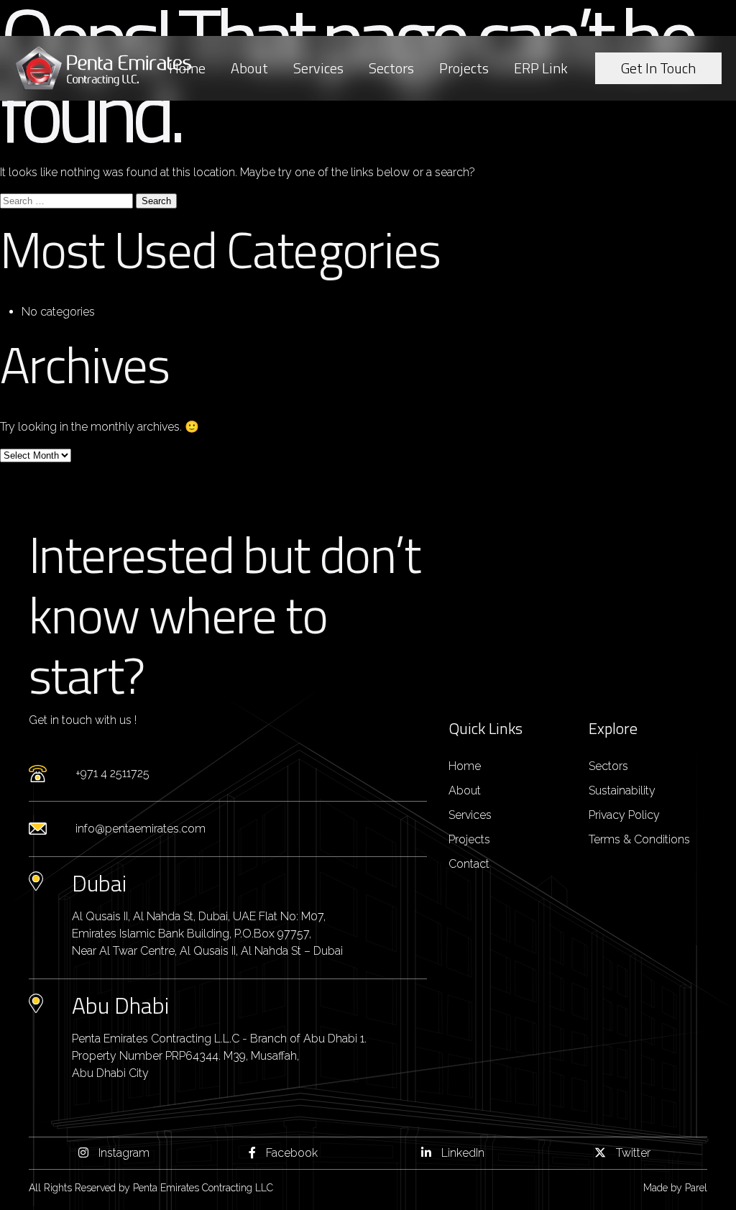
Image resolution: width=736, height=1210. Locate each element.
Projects (464, 68)
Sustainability (622, 790)
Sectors (391, 68)
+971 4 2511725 (112, 773)
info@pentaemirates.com (140, 828)
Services (318, 68)
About (249, 68)
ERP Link (541, 68)
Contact (468, 864)
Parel (696, 1187)
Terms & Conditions (639, 839)
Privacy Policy (624, 815)
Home (187, 68)
